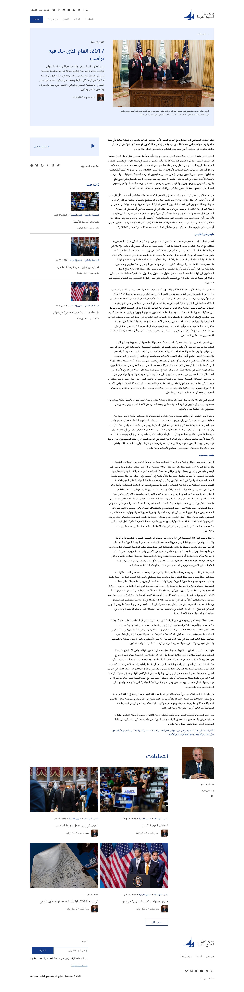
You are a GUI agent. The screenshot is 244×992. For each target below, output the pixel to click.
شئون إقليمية (76, 215)
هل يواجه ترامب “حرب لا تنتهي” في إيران (76, 312)
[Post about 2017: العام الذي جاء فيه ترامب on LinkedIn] (53, 166)
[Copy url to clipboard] (58, 166)
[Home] (170, 942)
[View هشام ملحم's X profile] (212, 796)
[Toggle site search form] (87, 10)
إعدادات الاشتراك (79, 965)
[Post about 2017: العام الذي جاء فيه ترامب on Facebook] (42, 166)
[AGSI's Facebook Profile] (74, 10)
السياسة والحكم (92, 215)
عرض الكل (157, 922)
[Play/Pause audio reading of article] (93, 146)
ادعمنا (36, 19)
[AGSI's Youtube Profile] (69, 10)
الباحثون (66, 19)
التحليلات (89, 19)
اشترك (34, 10)
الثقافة (77, 19)
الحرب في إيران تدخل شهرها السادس (78, 267)
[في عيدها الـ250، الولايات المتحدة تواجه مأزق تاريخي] (64, 865)
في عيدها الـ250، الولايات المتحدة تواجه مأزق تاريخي (69, 901)
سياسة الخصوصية (207, 979)
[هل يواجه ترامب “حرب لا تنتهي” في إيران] (85, 291)
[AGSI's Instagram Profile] (59, 10)
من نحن (54, 19)
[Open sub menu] (49, 19)
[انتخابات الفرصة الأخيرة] (85, 201)
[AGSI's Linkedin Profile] (64, 10)
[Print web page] (31, 166)
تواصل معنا (44, 10)
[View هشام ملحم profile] (100, 97)
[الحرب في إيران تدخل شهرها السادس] (85, 246)
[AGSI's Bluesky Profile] (54, 10)
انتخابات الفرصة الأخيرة (86, 222)
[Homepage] (198, 14)
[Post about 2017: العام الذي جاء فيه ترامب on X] (47, 166)
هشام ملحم (90, 97)
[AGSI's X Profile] (79, 10)
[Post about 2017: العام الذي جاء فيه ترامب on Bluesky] (36, 166)
